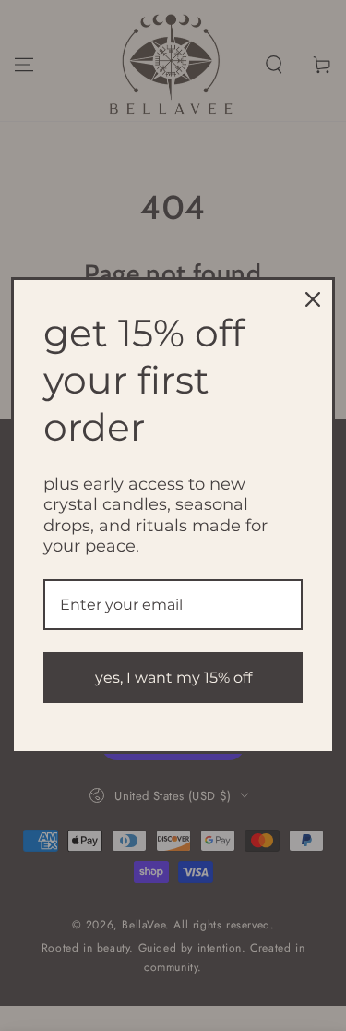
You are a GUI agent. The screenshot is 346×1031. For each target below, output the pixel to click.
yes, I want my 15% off (173, 677)
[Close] (313, 299)
